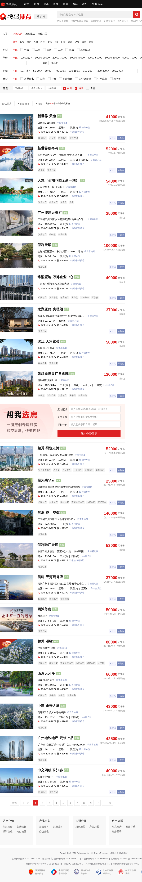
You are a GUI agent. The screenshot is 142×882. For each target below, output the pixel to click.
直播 (56, 4)
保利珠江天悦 (48, 545)
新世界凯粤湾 (48, 148)
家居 (65, 4)
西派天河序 (96, 21)
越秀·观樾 (45, 641)
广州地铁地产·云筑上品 (55, 738)
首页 (26, 4)
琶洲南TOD (122, 21)
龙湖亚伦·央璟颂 (50, 309)
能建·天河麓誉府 (50, 577)
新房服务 (44, 826)
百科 (75, 4)
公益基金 (97, 4)
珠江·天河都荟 (49, 341)
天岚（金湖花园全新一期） (58, 180)
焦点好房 (117, 826)
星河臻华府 (46, 480)
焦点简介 (7, 826)
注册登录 (117, 831)
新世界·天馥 (62, 21)
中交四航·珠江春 (50, 770)
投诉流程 (7, 831)
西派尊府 (44, 609)
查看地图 (63, 123)
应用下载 (130, 826)
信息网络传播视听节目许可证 (126, 864)
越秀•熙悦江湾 (49, 448)
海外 (85, 4)
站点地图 (21, 831)
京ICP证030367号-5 (73, 864)
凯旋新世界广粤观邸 (53, 373)
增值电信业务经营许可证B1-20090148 (44, 864)
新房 (36, 4)
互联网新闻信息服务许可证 (98, 864)
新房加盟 (80, 826)
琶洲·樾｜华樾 (49, 512)
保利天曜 (44, 245)
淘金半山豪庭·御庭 (79, 21)
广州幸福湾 (109, 21)
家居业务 (58, 826)
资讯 (46, 4)
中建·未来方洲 (49, 706)
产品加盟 (94, 826)
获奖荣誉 (21, 826)
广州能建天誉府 (50, 212)
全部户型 (86, 127)
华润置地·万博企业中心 (55, 277)
